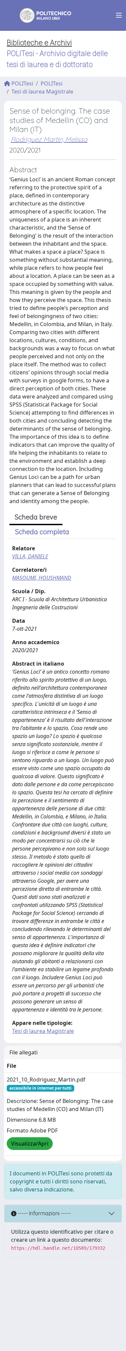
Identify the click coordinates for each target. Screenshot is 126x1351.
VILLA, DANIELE (30, 556)
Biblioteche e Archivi (39, 43)
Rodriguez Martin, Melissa (49, 139)
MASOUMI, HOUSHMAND (41, 577)
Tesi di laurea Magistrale (42, 91)
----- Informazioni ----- (43, 1213)
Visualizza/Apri (29, 1143)
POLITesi (21, 83)
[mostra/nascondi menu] (119, 15)
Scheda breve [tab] (36, 517)
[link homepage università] (41, 15)
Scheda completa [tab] (42, 532)
